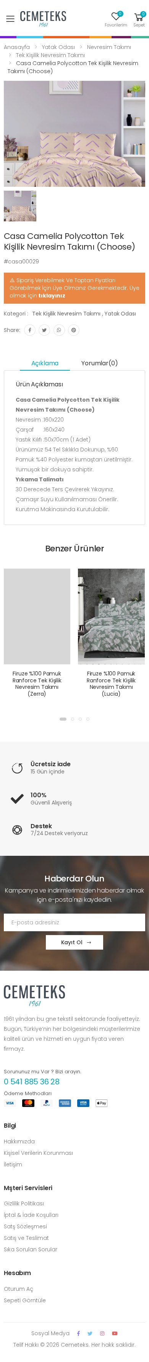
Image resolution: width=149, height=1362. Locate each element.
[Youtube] (115, 1333)
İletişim (13, 1164)
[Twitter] (89, 1333)
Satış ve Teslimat (26, 1238)
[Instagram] (102, 1333)
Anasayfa (17, 47)
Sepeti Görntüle (25, 1300)
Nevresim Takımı (109, 47)
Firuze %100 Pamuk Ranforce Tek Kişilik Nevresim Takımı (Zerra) (37, 684)
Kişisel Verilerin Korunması (38, 1153)
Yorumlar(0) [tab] (99, 363)
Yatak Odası (58, 47)
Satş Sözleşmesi (25, 1226)
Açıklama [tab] (45, 363)
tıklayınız (51, 295)
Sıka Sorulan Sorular (30, 1249)
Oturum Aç (18, 1289)
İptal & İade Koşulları (31, 1215)
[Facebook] (78, 1333)
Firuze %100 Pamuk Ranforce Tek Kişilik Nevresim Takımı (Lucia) (111, 684)
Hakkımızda (19, 1141)
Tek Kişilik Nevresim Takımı (50, 55)
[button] (139, 19)
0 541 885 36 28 (32, 1081)
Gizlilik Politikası (24, 1203)
